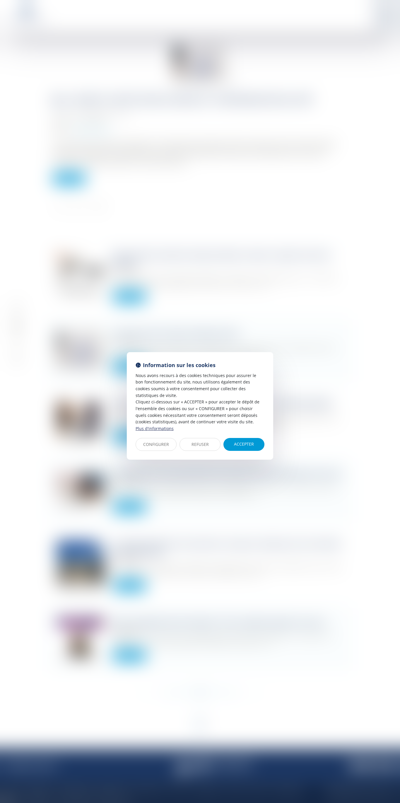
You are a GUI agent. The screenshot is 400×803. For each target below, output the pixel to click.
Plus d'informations (155, 428)
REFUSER (200, 444)
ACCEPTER (244, 444)
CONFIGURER (156, 444)
